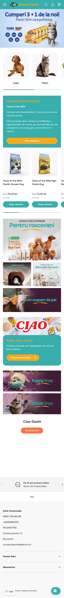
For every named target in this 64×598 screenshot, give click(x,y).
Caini (16, 83)
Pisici (45, 83)
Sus (32, 496)
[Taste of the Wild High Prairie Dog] (45, 164)
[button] (59, 4)
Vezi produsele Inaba (21, 357)
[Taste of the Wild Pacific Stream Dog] (16, 164)
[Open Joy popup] (55, 590)
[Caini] (16, 66)
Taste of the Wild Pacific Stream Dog (13, 182)
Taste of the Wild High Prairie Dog (44, 182)
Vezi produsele (32, 140)
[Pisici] (45, 66)
